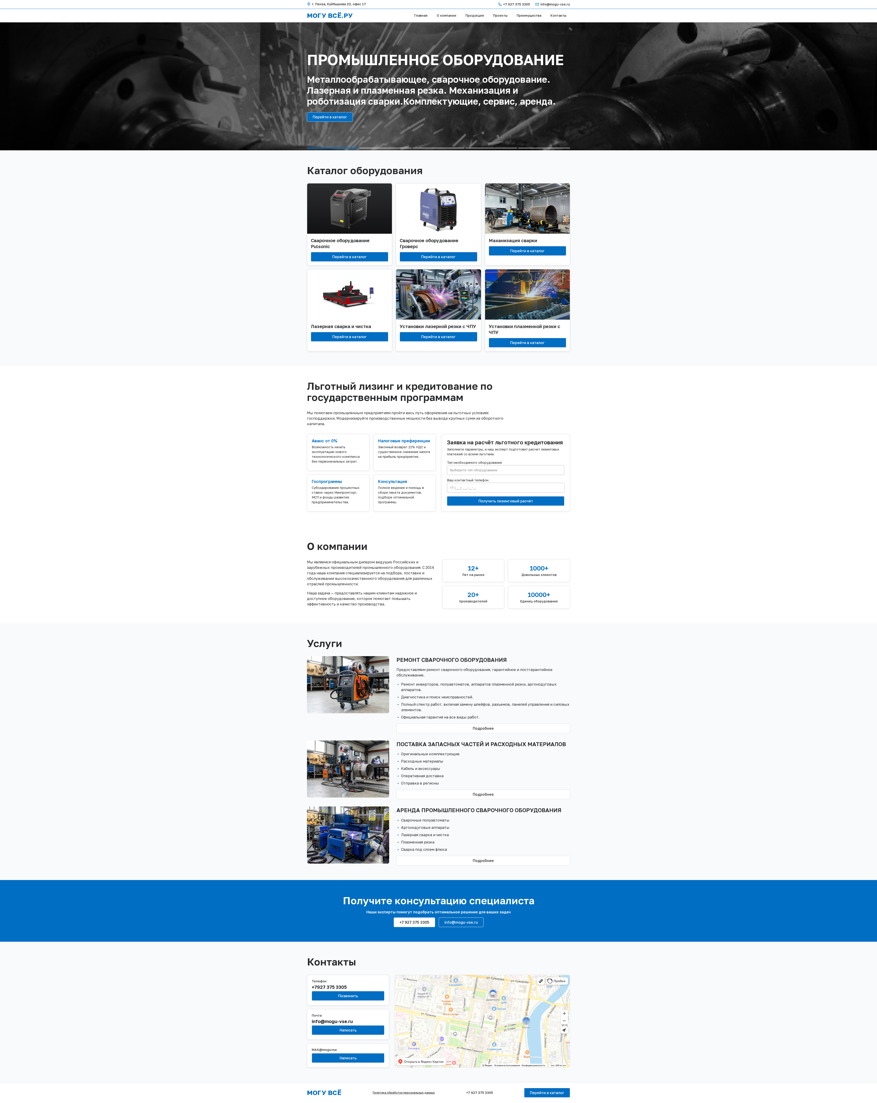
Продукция (474, 15)
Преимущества (529, 15)
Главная (421, 15)
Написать (348, 1030)
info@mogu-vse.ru (555, 4)
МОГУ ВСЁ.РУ (330, 15)
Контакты (558, 15)
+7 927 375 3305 (516, 4)
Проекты (500, 15)
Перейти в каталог (330, 117)
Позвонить (348, 996)
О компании (446, 15)
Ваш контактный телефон (468, 480)
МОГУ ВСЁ (324, 1093)
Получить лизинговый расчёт (505, 501)
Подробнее (483, 728)
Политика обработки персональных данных (404, 1092)
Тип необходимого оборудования (474, 462)
